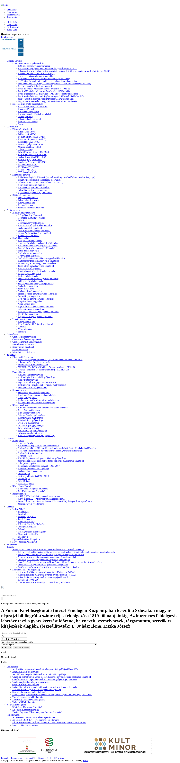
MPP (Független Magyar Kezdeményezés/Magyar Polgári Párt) (46, 99)
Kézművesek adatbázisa (23, 344)
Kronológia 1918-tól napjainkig (26, 569)
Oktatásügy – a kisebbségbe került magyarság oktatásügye (44, 559)
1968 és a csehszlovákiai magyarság (34, 66)
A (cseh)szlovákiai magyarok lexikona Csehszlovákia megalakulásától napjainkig (48, 549)
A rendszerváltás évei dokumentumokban (36, 76)
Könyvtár (11, 438)
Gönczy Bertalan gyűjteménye (31, 415)
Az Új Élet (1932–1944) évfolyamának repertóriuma (41, 499)
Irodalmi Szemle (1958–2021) (31, 137)
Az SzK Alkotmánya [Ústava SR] (33, 106)
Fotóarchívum (18, 372)
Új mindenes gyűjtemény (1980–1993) (35, 192)
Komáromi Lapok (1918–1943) (32, 139)
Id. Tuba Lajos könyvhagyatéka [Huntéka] (37, 263)
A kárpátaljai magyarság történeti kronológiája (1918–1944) (44, 577)
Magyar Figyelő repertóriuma (31, 504)
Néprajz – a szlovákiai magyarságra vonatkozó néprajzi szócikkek (47, 557)
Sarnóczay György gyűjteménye (32, 430)
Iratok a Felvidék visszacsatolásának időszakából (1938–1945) (45, 88)
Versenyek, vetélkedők (28, 534)
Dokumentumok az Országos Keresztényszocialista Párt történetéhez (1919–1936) (54, 83)
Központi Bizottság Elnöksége (31, 524)
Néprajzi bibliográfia (27, 463)
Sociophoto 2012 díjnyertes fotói (32, 387)
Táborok (22, 529)
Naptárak (22, 326)
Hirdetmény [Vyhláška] (28, 111)
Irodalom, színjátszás (27, 516)
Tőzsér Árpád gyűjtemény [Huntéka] (34, 233)
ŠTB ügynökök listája (27, 172)
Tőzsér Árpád (24, 478)
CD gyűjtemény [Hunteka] (30, 215)
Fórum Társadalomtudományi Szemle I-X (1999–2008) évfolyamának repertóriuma (55, 501)
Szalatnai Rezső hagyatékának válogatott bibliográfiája (36, 689)
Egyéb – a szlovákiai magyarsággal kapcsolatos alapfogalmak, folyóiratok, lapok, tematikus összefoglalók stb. (66, 552)
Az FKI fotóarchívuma (28, 380)
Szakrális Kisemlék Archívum (31, 207)
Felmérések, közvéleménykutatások (34, 392)
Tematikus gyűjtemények (23, 319)
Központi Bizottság (26, 521)
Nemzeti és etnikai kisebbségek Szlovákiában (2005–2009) (44, 582)
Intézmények (12, 334)
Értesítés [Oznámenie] (28, 121)
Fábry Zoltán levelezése (28, 200)
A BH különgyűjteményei (23, 213)
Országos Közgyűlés (27, 526)
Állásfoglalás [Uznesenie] (29, 119)
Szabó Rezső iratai (26, 288)
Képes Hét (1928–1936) (29, 142)
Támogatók (12, 17)
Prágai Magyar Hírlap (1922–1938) (33, 152)
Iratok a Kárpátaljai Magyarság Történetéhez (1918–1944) (44, 91)
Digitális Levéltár (14, 61)
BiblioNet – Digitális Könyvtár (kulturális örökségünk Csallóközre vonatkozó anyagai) (56, 177)
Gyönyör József (25, 456)
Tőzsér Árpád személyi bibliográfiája (28, 699)
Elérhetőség (12, 9)
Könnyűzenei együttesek (23, 347)
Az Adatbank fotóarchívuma (30, 375)
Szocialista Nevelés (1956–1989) (32, 162)
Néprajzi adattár (25, 329)
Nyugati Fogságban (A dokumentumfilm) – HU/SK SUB (43, 369)
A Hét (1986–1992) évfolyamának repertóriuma (39, 496)
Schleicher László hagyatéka (30, 281)
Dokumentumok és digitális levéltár (28, 63)
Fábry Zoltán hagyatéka (28, 251)
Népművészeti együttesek (23, 352)
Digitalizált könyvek (21, 175)
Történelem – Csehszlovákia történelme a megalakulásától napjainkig (48, 567)
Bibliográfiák (18, 440)
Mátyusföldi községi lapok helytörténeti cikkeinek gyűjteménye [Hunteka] (51, 461)
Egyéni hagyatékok (21, 238)
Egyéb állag (23, 511)
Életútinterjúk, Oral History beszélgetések (36, 402)
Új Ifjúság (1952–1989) (28, 167)
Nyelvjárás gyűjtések (27, 397)
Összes (21, 124)
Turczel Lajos (24, 473)
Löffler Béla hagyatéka (28, 276)
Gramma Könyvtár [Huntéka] (31, 223)
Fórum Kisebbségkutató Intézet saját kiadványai (39, 180)
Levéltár (10, 506)
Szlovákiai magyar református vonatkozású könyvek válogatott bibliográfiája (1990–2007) (52, 694)
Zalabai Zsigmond (26, 483)
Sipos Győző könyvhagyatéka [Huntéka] (36, 283)
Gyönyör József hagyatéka (30, 253)
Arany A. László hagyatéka (30, 240)
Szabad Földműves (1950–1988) (32, 154)
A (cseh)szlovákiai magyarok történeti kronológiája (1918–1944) (46, 572)
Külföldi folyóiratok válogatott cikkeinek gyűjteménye (42, 458)
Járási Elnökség (25, 519)
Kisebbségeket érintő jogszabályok (27, 104)
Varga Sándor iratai (26, 304)
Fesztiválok (23, 514)
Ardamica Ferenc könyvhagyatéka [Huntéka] (38, 245)
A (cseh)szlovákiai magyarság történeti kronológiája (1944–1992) (47, 575)
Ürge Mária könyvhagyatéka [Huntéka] (35, 316)
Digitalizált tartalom (21, 195)
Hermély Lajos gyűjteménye (30, 418)
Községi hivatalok (20, 349)
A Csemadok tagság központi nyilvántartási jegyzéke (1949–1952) (47, 68)
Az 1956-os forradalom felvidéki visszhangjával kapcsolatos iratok (47, 81)
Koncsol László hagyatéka (29, 268)
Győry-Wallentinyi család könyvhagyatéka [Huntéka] (41, 258)
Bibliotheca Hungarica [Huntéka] (33, 488)
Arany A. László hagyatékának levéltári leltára (38, 243)
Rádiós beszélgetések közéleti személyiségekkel (39, 400)
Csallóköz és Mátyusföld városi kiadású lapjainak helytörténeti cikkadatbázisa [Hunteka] (57, 448)
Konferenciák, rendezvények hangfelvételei (37, 395)
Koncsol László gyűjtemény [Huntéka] (35, 225)
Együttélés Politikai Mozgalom (26, 539)
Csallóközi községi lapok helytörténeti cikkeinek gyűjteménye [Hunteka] (50, 451)
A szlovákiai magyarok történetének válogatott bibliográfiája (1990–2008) (45, 669)
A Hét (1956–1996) (26, 132)
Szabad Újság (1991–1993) (30, 159)
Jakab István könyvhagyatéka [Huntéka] (36, 266)
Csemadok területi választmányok (27, 342)
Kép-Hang (11, 354)
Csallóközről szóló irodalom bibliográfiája (31, 682)
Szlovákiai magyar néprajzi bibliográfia (29, 692)
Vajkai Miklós (24, 481)
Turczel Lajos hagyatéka (29, 296)
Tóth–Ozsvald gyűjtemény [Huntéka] (34, 230)
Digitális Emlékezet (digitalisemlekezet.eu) (37, 382)
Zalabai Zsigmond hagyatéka (31, 309)
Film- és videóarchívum (22, 357)
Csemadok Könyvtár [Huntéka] (32, 218)
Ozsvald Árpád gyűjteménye (30, 425)
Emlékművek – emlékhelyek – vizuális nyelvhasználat (42, 385)
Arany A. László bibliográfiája (25, 672)
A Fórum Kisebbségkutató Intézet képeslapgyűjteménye (43, 407)
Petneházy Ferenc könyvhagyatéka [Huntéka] (38, 278)
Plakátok (22, 332)
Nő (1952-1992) (25, 149)
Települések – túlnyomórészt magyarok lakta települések (43, 564)
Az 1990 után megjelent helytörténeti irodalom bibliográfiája (39, 674)
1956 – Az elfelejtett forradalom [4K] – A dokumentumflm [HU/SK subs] (50, 359)
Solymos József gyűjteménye (31, 433)
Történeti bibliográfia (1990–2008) (33, 476)
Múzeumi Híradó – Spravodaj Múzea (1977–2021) (40, 182)
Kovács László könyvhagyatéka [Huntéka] (37, 271)
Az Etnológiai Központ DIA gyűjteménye (36, 377)
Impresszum (12, 12)
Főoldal (4, 758)
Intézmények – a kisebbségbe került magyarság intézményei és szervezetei (51, 554)
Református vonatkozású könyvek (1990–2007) (39, 466)
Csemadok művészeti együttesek (26, 339)
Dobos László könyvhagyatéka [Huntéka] (36, 248)
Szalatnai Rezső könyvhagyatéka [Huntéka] (37, 294)
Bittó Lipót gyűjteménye (29, 413)
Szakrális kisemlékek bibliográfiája (33, 468)
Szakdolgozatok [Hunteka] (30, 228)
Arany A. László (25, 443)
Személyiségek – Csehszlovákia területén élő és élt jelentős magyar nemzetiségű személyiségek (60, 562)
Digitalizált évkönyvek (28, 197)
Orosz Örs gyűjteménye (28, 423)
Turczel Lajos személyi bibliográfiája (28, 697)
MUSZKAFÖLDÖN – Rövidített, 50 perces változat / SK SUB (46, 367)
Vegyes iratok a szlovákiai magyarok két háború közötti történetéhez (48, 101)
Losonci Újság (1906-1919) (30, 144)
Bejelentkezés (7, 37)
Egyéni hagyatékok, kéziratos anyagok (35, 86)
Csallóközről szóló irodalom (30, 453)
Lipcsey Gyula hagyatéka (29, 273)
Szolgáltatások (13, 15)
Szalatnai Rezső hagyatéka (30, 291)
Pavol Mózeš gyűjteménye (29, 428)
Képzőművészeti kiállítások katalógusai (35, 324)
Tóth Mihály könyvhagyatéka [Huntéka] (36, 299)
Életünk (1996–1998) (27, 164)
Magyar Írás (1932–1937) (29, 147)
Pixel (85, 760)
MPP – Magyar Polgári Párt (24, 542)
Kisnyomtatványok (26, 202)
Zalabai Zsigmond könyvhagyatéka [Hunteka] (38, 311)
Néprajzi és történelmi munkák (31, 185)
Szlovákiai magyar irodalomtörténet (34, 187)
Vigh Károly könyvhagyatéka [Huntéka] (36, 306)
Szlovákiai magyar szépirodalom (32, 190)
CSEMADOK (18, 509)
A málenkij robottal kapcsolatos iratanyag (36, 73)
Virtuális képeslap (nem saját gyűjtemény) (36, 435)
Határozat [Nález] (26, 109)
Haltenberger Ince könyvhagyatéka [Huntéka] (38, 261)
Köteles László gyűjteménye (30, 420)
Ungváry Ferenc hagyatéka (30, 301)
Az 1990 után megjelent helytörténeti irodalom (38, 445)
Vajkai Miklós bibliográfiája (24, 702)
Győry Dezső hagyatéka (29, 256)
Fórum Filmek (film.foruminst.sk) (33, 364)
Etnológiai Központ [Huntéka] (31, 491)
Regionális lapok (25, 205)
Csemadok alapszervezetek (24, 337)
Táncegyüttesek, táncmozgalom (32, 532)
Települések (12, 544)
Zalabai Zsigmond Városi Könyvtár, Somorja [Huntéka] (37, 712)
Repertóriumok (19, 494)
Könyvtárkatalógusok (22, 486)
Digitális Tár (12, 126)
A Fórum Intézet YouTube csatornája (34, 362)
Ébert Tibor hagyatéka (28, 314)
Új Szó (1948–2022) (27, 169)
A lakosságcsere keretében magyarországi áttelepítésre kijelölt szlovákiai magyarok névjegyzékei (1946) (64, 71)
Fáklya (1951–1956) (27, 134)
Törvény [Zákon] (25, 116)
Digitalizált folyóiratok (22, 129)
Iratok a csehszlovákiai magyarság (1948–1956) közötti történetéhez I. (49, 94)
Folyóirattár (23, 220)
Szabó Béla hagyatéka (28, 286)
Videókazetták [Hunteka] (29, 235)
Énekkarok (23, 537)
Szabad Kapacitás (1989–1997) (32, 157)
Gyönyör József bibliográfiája (25, 684)
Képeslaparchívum (20, 405)
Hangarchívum (19, 390)
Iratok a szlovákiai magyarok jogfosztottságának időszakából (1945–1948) (51, 96)
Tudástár (10, 547)
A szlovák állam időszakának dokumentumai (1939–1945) (44, 78)
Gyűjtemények (13, 210)
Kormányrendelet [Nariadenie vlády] (34, 114)
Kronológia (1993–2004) (29, 580)
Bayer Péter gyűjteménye (29, 410)
